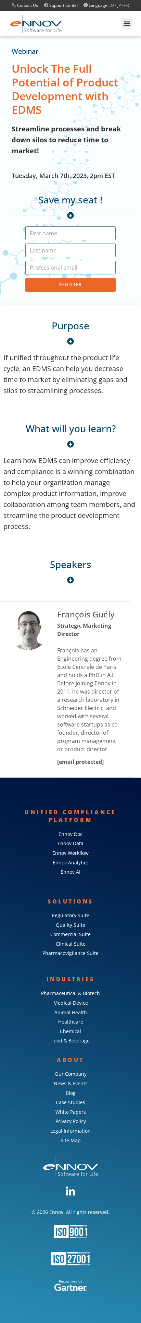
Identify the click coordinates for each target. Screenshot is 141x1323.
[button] (126, 23)
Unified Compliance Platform (70, 816)
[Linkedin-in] (70, 1191)
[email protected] (80, 762)
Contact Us (27, 5)
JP (119, 5)
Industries (71, 979)
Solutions (70, 901)
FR (126, 5)
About (70, 1060)
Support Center (63, 5)
